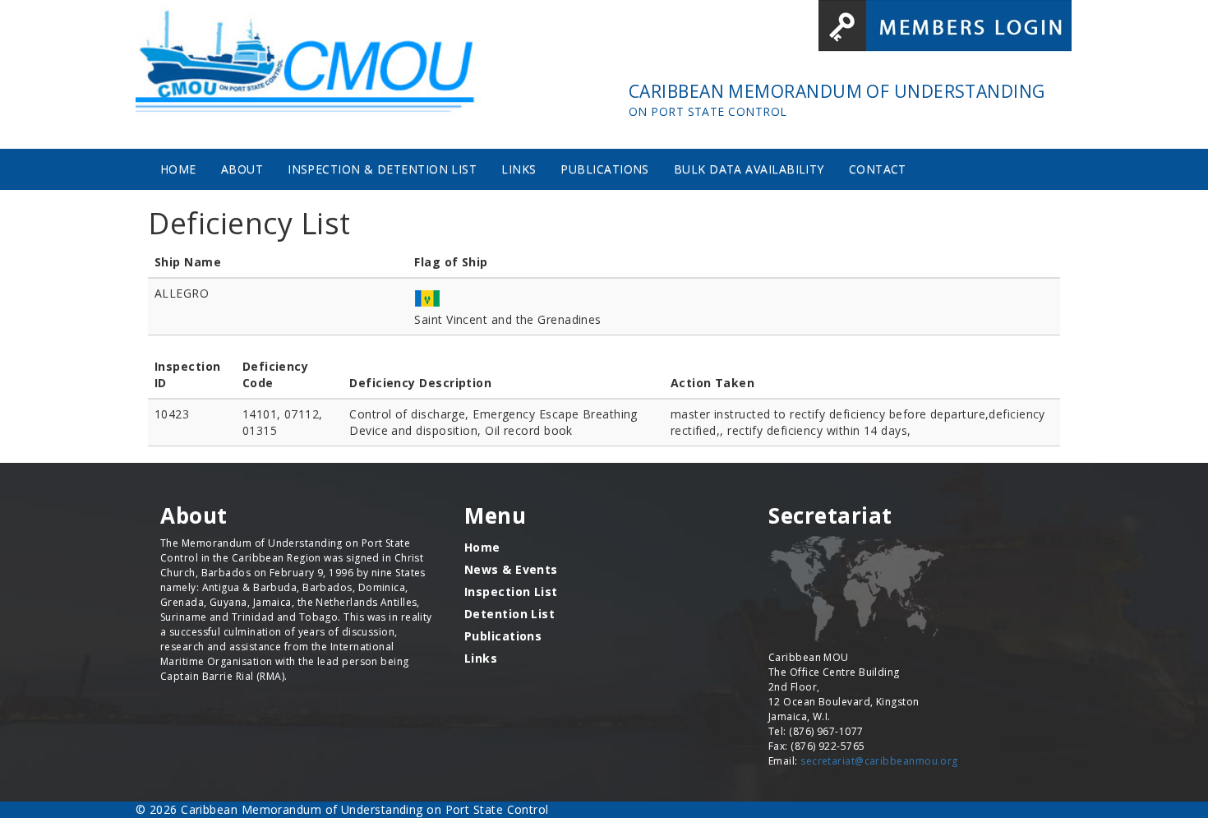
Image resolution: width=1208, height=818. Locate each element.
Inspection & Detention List (382, 169)
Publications (604, 169)
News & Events (511, 569)
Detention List (509, 614)
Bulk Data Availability (749, 169)
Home (178, 169)
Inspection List (511, 591)
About (242, 169)
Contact (877, 169)
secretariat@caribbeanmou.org (879, 761)
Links (518, 169)
